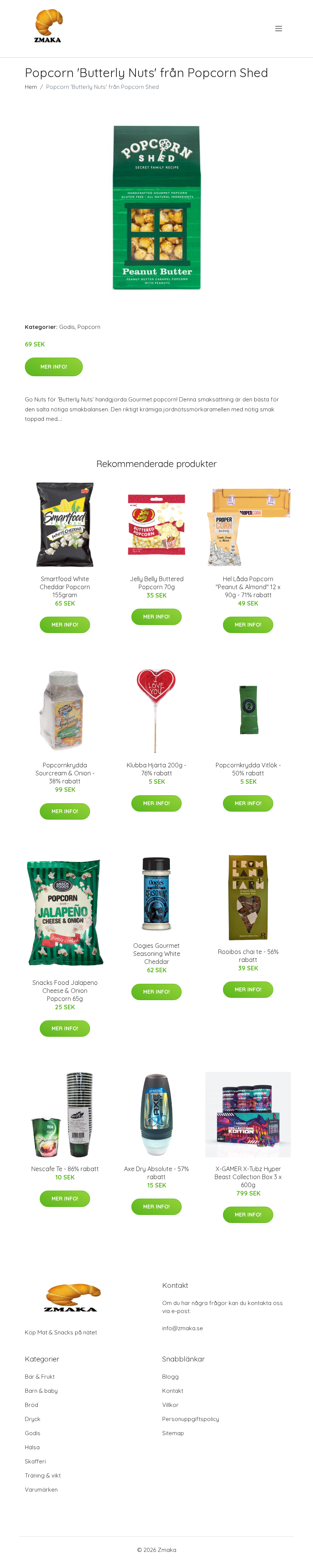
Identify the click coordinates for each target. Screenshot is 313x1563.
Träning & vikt (43, 1475)
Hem (31, 86)
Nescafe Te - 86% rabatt (65, 1169)
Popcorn (88, 326)
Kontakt (172, 1390)
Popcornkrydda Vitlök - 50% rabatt (248, 769)
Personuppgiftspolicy (190, 1419)
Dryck (32, 1419)
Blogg (170, 1376)
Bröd (31, 1404)
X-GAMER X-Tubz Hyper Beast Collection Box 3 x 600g (248, 1177)
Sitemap (173, 1433)
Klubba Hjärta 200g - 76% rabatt (156, 769)
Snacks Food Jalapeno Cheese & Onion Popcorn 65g (65, 990)
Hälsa (32, 1447)
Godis (67, 326)
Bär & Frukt (40, 1376)
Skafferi (35, 1461)
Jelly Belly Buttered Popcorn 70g (157, 583)
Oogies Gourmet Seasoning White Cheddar (156, 953)
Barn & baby (41, 1390)
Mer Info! (53, 366)
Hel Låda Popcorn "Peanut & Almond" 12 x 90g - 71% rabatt (248, 587)
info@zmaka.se (182, 1328)
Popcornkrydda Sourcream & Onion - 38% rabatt (65, 773)
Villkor (170, 1404)
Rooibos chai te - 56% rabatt (248, 956)
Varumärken (41, 1489)
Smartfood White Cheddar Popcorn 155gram (65, 587)
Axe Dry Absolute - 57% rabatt (156, 1173)
